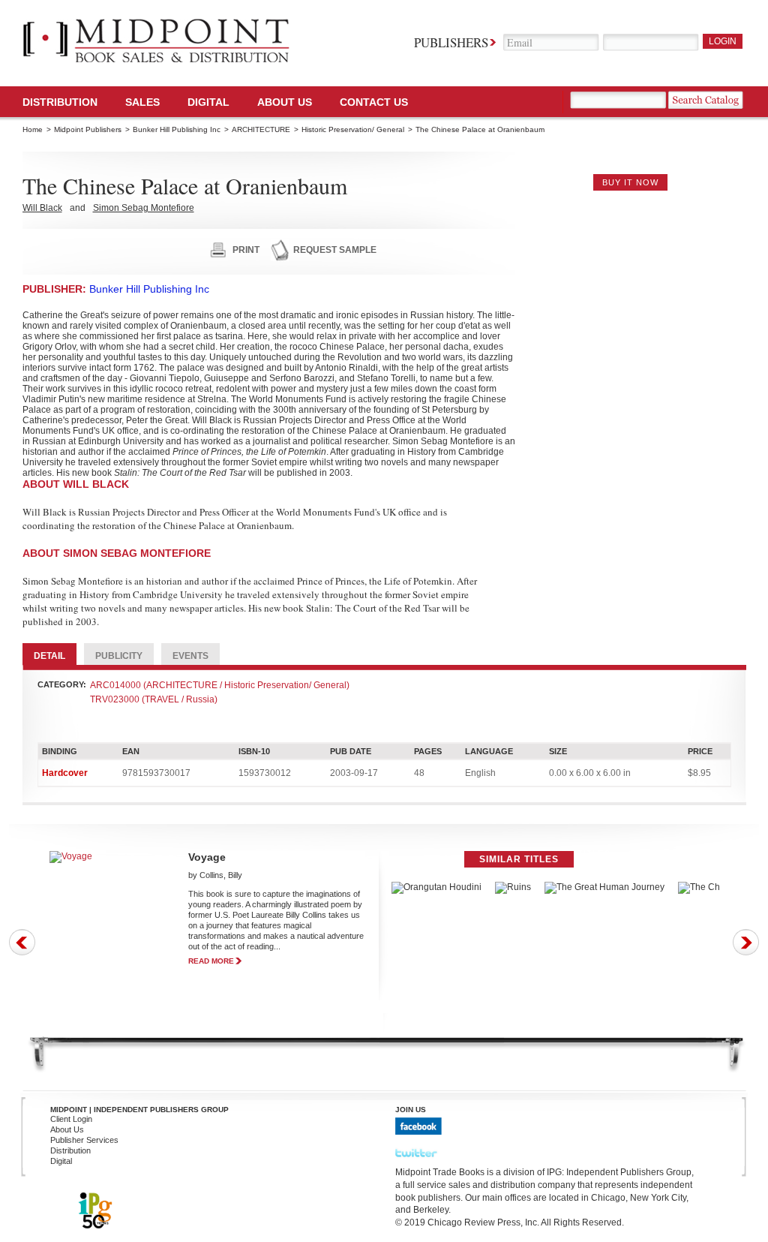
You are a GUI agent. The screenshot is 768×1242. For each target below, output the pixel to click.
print (246, 250)
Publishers (451, 42)
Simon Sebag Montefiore (143, 208)
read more (211, 961)
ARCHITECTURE (261, 129)
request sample (334, 250)
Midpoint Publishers (88, 129)
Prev (22, 942)
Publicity (118, 656)
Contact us (374, 102)
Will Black (42, 208)
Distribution (60, 102)
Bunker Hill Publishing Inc (176, 129)
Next (746, 942)
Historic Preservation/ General (353, 129)
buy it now (630, 182)
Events (190, 656)
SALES (142, 102)
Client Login (71, 1118)
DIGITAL (209, 102)
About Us (284, 102)
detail (49, 656)
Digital (61, 1160)
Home (32, 129)
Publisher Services (84, 1139)
